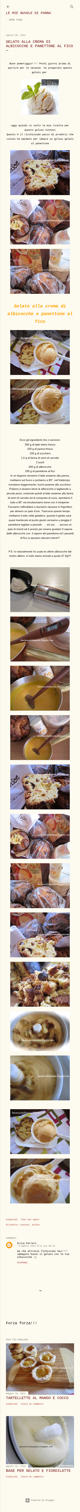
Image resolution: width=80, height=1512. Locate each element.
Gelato (36, 1225)
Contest (24, 1225)
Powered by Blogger (43, 1500)
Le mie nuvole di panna (28, 13)
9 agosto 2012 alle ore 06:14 (37, 1246)
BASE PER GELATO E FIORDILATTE (38, 1471)
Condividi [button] (12, 1219)
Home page (15, 19)
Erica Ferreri (26, 1243)
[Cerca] (72, 6)
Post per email (30, 1219)
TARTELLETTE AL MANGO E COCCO (37, 1398)
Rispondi (22, 1262)
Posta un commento (32, 1404)
